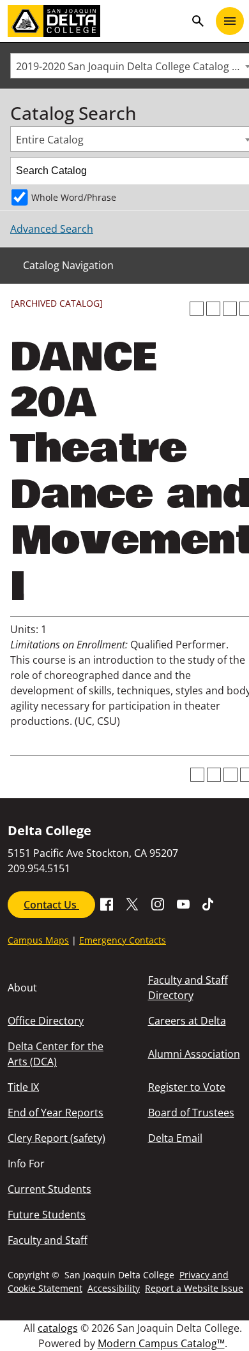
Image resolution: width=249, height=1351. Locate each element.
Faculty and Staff (47, 1240)
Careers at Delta (187, 1021)
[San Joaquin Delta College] (96, 21)
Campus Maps (38, 940)
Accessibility (113, 1288)
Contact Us (51, 905)
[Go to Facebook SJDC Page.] (106, 903)
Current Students (49, 1189)
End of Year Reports (55, 1113)
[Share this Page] (213, 309)
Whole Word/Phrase (73, 197)
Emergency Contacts (122, 940)
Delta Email (175, 1138)
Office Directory (46, 1021)
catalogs (58, 1328)
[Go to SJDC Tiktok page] (208, 903)
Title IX (23, 1087)
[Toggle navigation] (230, 21)
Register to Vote (186, 1087)
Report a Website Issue (194, 1288)
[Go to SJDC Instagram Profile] (157, 903)
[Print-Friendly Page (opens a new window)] (230, 309)
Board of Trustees (191, 1113)
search (198, 21)
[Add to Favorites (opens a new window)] (197, 309)
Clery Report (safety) (56, 1138)
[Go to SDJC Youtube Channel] (183, 903)
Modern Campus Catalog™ (161, 1343)
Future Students (47, 1215)
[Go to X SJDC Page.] (132, 903)
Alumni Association (194, 1054)
